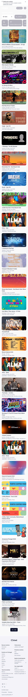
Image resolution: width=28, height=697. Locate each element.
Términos (10, 692)
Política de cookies (7, 4)
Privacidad (4, 692)
